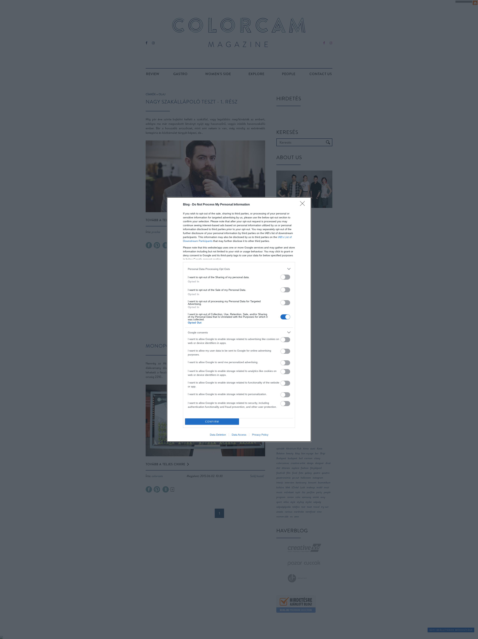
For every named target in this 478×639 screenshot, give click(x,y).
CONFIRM (212, 421)
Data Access (239, 434)
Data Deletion (218, 434)
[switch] (285, 277)
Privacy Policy (260, 434)
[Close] (303, 204)
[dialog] (239, 319)
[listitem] (239, 269)
